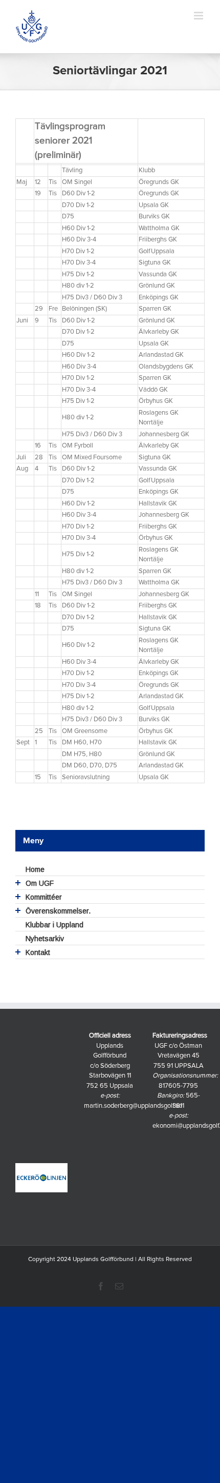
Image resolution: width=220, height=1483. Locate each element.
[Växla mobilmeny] (199, 15)
